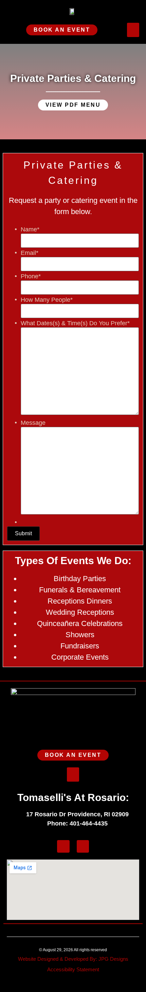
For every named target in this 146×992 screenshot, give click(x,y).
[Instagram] (83, 846)
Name (30, 229)
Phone (31, 276)
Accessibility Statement (73, 969)
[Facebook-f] (63, 846)
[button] (133, 30)
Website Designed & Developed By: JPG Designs (73, 959)
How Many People (47, 300)
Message (33, 423)
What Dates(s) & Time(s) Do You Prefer (75, 323)
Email (29, 253)
